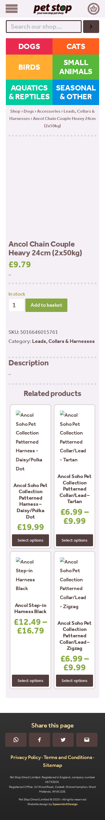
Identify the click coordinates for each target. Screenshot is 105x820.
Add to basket (46, 305)
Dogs (29, 111)
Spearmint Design (64, 804)
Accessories (48, 111)
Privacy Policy (25, 757)
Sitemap (52, 765)
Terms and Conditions (67, 757)
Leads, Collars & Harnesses (63, 341)
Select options (30, 540)
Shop (15, 111)
